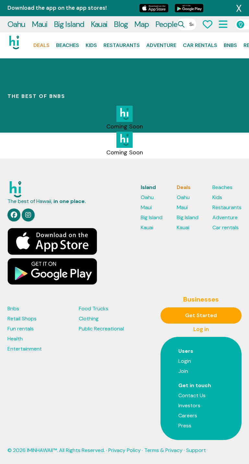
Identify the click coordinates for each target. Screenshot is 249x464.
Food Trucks (93, 308)
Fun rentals (20, 328)
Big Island (69, 24)
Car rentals (200, 45)
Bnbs (230, 45)
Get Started (201, 315)
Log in (201, 329)
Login (184, 361)
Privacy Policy (124, 450)
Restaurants (121, 45)
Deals (41, 45)
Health (15, 338)
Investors (189, 405)
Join (183, 371)
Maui (39, 24)
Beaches (67, 45)
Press (184, 425)
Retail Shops (22, 318)
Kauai (99, 24)
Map (141, 24)
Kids (91, 45)
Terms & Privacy (163, 450)
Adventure (161, 45)
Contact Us (192, 395)
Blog (121, 24)
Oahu (16, 24)
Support (196, 450)
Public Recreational (101, 328)
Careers (187, 415)
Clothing (89, 318)
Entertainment (24, 348)
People (166, 24)
